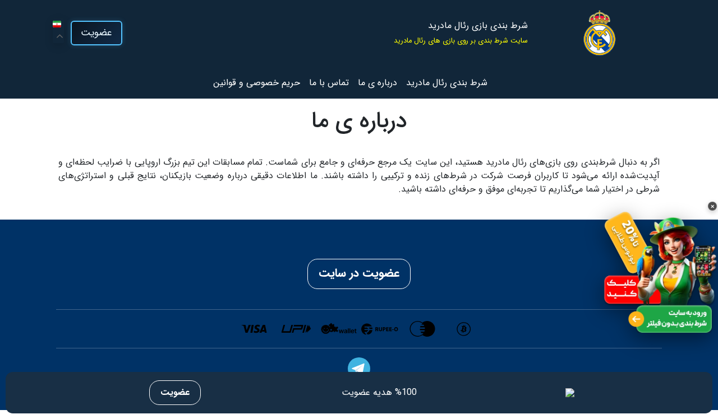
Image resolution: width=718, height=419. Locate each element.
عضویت (96, 32)
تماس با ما (329, 83)
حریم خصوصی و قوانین (256, 83)
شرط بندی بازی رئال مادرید (478, 25)
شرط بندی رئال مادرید (446, 83)
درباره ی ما (377, 83)
